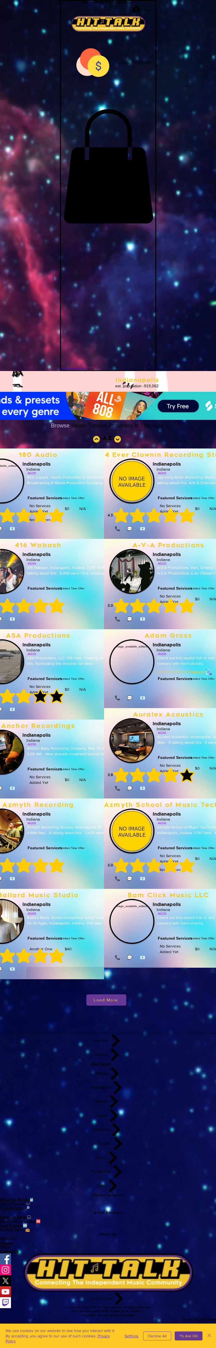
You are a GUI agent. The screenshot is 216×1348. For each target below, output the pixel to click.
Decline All (157, 1336)
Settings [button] (132, 1336)
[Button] (116, 439)
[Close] (209, 1336)
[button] (108, 166)
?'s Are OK (188, 1336)
